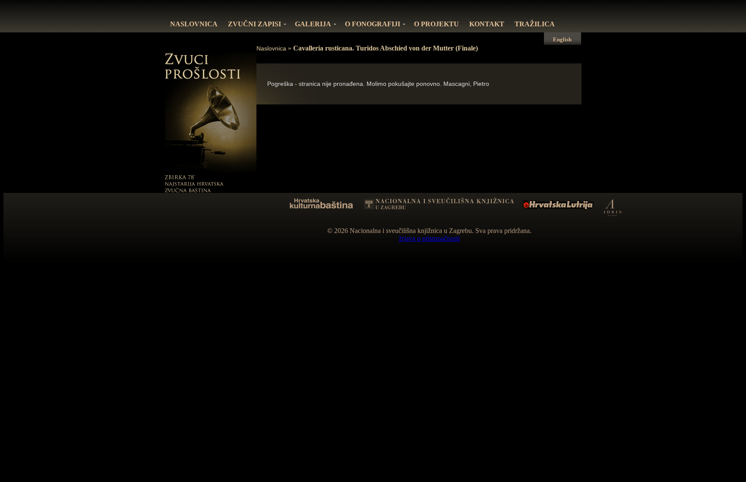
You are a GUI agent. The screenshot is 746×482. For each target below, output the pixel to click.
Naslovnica (271, 48)
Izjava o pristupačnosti (429, 238)
